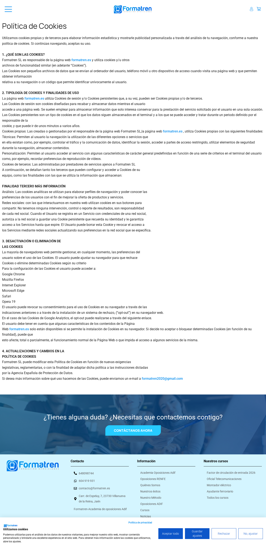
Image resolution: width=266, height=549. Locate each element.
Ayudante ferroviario (220, 491)
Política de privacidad (140, 522)
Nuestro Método (150, 497)
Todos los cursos (217, 497)
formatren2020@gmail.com (162, 379)
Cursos (144, 510)
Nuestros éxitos (150, 491)
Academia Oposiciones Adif (157, 472)
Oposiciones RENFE (153, 479)
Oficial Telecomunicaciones (224, 479)
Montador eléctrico (219, 485)
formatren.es (81, 60)
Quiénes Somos (150, 485)
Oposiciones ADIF (151, 504)
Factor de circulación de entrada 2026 (231, 472)
